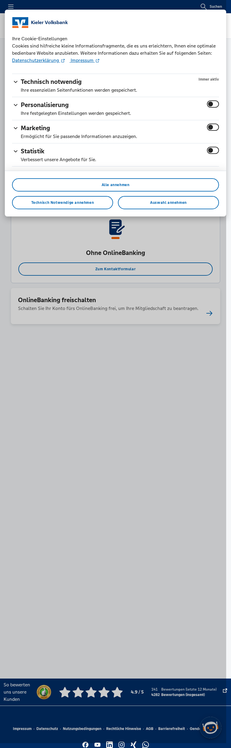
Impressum (82, 60)
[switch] (213, 104)
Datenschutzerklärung (36, 60)
